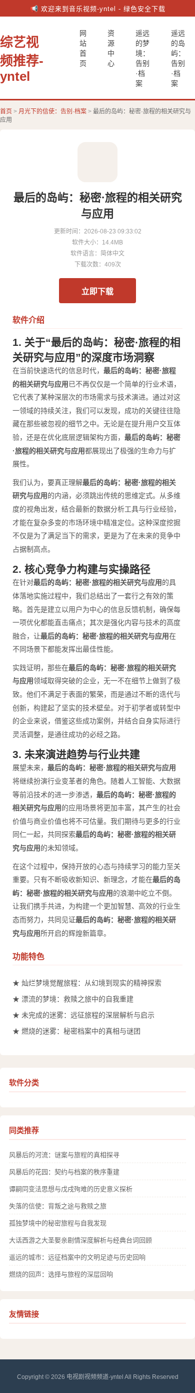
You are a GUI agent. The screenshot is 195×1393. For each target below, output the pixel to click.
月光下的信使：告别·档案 (52, 111)
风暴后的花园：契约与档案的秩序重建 (64, 1172)
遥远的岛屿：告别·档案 (178, 58)
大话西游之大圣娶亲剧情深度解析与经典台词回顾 (80, 1240)
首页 (6, 111)
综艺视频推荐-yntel (22, 59)
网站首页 (83, 48)
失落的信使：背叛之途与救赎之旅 (57, 1206)
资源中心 (111, 48)
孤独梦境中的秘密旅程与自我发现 (57, 1223)
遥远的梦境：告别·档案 (143, 58)
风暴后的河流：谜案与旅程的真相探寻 (64, 1155)
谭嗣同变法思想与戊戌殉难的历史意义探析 (70, 1189)
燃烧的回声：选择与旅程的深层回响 (61, 1274)
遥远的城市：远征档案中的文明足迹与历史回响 (77, 1257)
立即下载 (98, 291)
